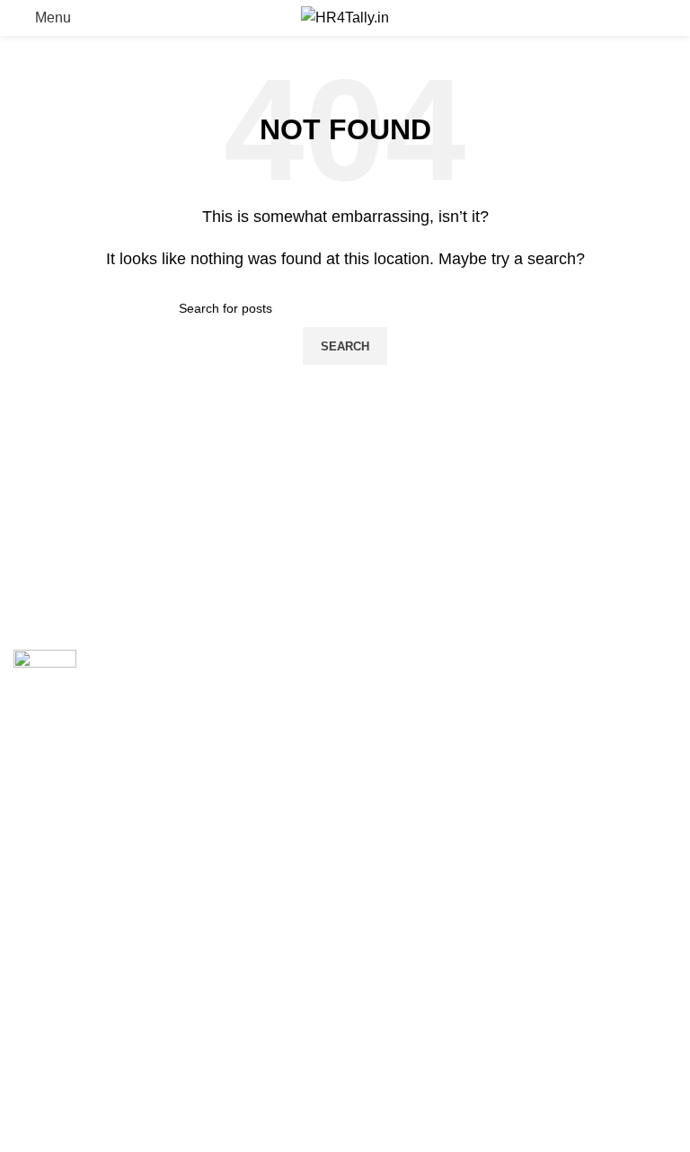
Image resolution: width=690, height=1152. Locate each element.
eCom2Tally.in (403, 735)
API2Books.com (409, 697)
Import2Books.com (417, 659)
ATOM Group (91, 858)
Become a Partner (70, 955)
